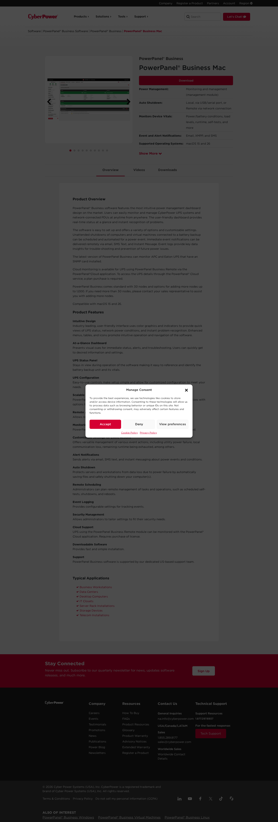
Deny (139, 424)
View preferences (172, 424)
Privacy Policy (148, 432)
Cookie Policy (129, 432)
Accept (105, 424)
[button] (186, 390)
